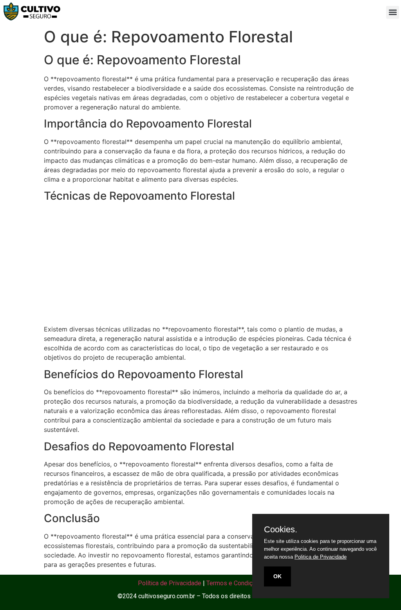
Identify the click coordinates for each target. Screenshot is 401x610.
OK (277, 576)
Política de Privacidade (169, 583)
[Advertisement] (200, 264)
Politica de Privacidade (320, 557)
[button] (392, 12)
